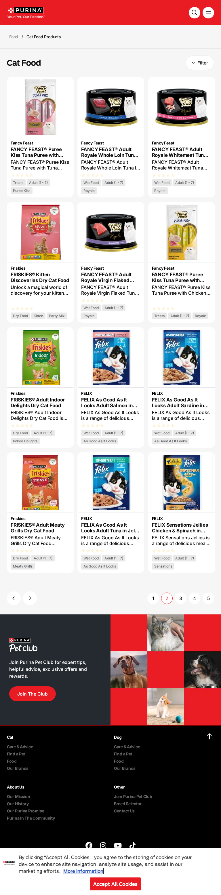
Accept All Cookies (115, 884)
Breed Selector (128, 803)
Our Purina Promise (25, 810)
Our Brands (17, 768)
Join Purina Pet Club (133, 796)
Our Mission (18, 796)
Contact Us (124, 810)
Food (12, 761)
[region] (110, 871)
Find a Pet (16, 753)
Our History (18, 803)
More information (83, 871)
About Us (15, 786)
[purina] (88, 846)
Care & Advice (20, 746)
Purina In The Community (31, 818)
